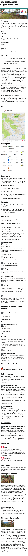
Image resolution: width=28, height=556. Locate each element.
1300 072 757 (6, 194)
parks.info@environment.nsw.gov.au (12, 198)
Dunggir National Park (6, 39)
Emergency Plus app (14, 410)
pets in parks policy (19, 453)
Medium (3, 44)
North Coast (17, 39)
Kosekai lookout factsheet (11, 367)
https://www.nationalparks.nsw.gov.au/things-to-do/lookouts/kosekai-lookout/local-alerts (13, 182)
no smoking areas (18, 460)
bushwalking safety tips (11, 390)
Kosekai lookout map (12, 369)
